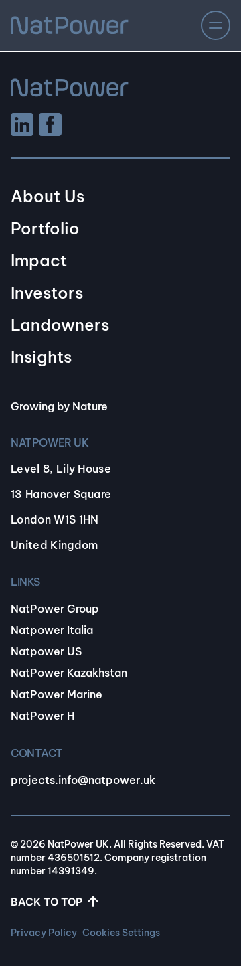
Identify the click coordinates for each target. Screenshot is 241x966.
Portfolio (45, 228)
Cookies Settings (121, 933)
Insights (41, 357)
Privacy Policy (44, 933)
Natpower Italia (52, 630)
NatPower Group (55, 608)
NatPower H (42, 715)
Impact (39, 260)
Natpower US (46, 651)
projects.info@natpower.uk (83, 780)
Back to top (46, 901)
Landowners (60, 325)
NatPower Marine (56, 694)
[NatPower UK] (70, 25)
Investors (47, 293)
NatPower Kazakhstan (69, 672)
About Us (47, 196)
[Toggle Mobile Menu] (215, 25)
